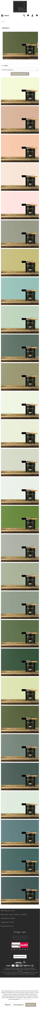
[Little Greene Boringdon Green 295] (20, 576)
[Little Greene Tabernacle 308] (20, 320)
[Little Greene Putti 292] (20, 234)
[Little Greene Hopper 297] (20, 634)
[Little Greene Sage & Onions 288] (20, 519)
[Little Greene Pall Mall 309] (20, 291)
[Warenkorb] (37, 15)
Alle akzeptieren (19, 1005)
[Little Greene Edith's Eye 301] (20, 262)
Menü (6, 15)
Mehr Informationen (26, 999)
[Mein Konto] (32, 15)
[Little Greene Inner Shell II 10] (20, 177)
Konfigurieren (30, 1005)
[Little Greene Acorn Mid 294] (20, 434)
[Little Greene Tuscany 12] (20, 120)
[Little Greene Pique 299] (20, 405)
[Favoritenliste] (28, 15)
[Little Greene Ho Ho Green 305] (20, 348)
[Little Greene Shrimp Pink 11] (20, 148)
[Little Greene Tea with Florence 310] (20, 833)
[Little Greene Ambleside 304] (20, 748)
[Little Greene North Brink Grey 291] (20, 548)
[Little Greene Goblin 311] (20, 862)
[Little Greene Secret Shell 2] (20, 205)
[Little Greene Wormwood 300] (20, 691)
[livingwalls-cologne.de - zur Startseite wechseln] (20, 6)
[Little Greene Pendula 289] (20, 491)
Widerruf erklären (20, 956)
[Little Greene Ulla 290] (20, 462)
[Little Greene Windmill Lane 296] (20, 605)
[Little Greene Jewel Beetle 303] (20, 45)
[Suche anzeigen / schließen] (24, 15)
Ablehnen (8, 1005)
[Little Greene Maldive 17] (20, 91)
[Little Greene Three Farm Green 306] (20, 776)
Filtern (6, 65)
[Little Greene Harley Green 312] (20, 890)
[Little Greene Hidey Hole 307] (20, 805)
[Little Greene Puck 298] (20, 662)
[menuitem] (5, 15)
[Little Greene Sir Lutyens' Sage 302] (20, 377)
